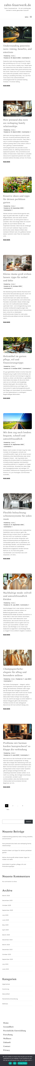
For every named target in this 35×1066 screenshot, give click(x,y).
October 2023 (6, 954)
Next (8, 809)
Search (28, 821)
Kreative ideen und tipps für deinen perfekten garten (16, 199)
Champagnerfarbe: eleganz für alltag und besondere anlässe (15, 672)
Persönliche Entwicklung (10, 999)
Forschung (5, 989)
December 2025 (7, 900)
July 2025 (5, 915)
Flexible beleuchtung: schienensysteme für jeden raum (17, 516)
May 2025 (5, 925)
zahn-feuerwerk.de (17, 5)
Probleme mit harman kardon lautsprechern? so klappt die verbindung (16, 746)
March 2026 (6, 895)
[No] (33, 1060)
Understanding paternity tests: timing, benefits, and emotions (17, 49)
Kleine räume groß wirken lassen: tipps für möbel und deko (17, 277)
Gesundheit (6, 994)
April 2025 (5, 930)
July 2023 (5, 964)
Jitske (13, 56)
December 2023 (7, 949)
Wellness (5, 1004)
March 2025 (6, 935)
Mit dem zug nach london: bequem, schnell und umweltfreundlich (17, 436)
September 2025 (7, 910)
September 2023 (7, 959)
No (15, 1063)
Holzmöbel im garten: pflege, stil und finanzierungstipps (15, 359)
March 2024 (6, 945)
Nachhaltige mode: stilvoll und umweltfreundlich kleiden (17, 596)
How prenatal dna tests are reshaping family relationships (15, 123)
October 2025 (6, 905)
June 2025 (5, 920)
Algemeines (6, 984)
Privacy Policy (22, 1063)
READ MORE (6, 85)
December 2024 (7, 940)
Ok (10, 1063)
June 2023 (5, 969)
